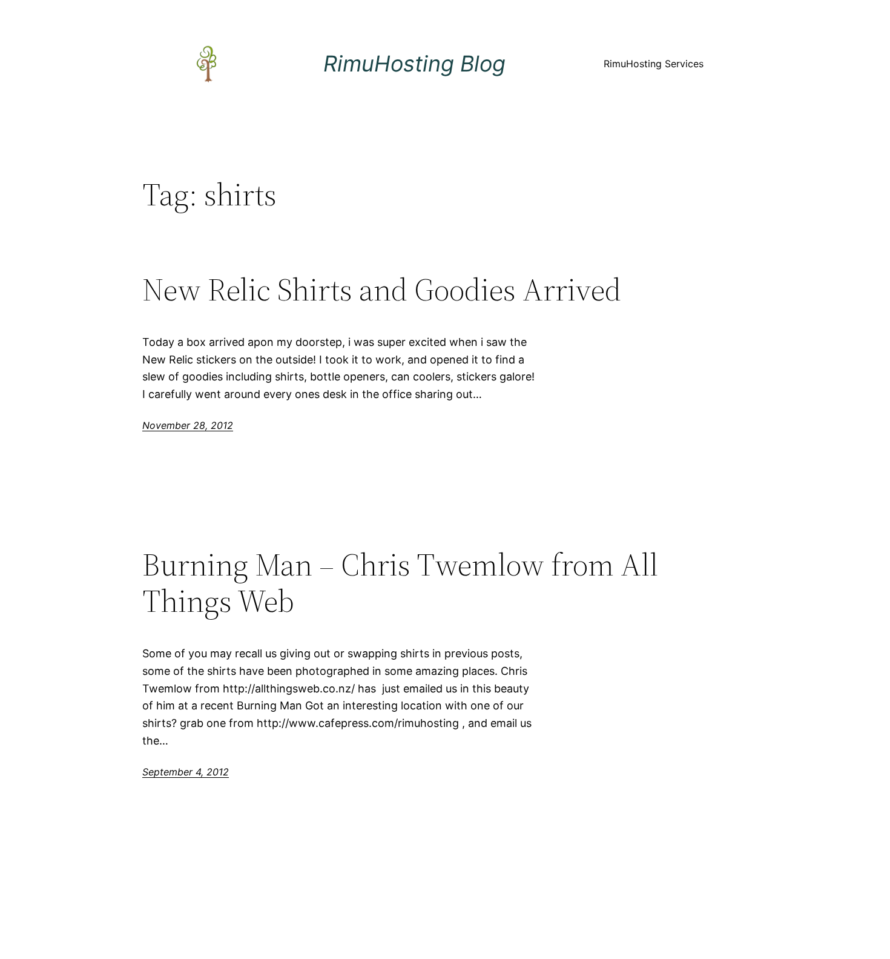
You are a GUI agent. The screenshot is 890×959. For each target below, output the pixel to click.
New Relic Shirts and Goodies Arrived (381, 289)
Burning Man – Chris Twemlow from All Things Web (400, 582)
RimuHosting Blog (414, 63)
